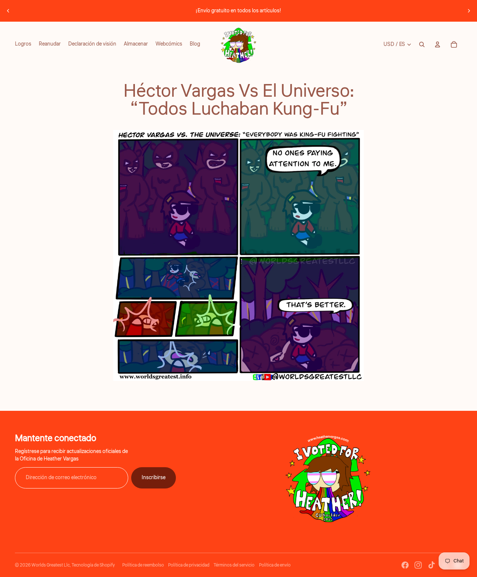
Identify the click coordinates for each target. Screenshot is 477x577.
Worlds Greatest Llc (50, 565)
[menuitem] (23, 44)
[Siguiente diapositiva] (469, 11)
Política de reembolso (143, 565)
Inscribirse (153, 477)
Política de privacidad (188, 565)
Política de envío (275, 565)
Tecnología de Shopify (93, 565)
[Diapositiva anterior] (8, 11)
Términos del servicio (234, 565)
